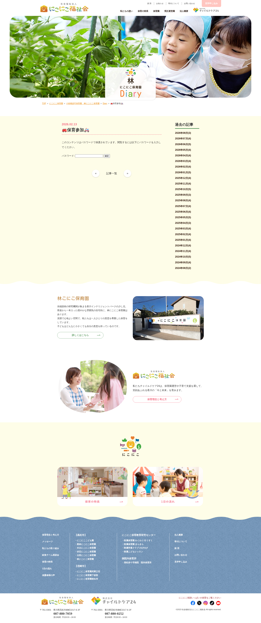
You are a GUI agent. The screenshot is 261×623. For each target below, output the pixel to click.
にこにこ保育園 (56, 103)
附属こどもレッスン (133, 551)
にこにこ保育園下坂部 (87, 575)
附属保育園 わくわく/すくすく (138, 540)
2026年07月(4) (183, 138)
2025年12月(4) (183, 178)
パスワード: (68, 156)
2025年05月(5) (183, 217)
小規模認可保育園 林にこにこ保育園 (83, 103)
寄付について (173, 3)
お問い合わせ (189, 3)
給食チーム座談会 (50, 555)
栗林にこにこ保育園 (86, 544)
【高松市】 (81, 535)
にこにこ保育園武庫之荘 (88, 571)
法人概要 (178, 535)
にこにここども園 (85, 540)
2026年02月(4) (183, 166)
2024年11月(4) (183, 251)
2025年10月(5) (183, 189)
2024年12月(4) (183, 245)
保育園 (156, 11)
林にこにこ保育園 (85, 559)
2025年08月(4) (183, 200)
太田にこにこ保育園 (86, 555)
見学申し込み (211, 3)
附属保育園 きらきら (134, 544)
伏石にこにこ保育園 (86, 551)
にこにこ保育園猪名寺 (87, 579)
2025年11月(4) (183, 183)
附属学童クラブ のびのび (136, 548)
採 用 (149, 3)
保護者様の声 (48, 575)
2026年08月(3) (183, 133)
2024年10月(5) (183, 256)
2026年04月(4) (183, 155)
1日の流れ (47, 568)
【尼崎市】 (81, 566)
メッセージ (47, 541)
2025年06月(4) (183, 211)
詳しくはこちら (80, 335)
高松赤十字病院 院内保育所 (137, 562)
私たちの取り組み (50, 548)
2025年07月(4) (183, 206)
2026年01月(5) (183, 172)
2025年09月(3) (183, 195)
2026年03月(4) (183, 161)
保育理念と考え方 (157, 399)
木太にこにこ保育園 (86, 548)
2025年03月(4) (183, 228)
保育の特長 (47, 562)
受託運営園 (169, 11)
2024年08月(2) (183, 268)
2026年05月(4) (183, 150)
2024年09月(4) (183, 262)
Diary (105, 103)
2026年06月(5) (183, 144)
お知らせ (159, 3)
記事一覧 (111, 173)
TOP (44, 103)
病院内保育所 (129, 558)
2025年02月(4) (183, 234)
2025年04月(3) (183, 223)
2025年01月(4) (183, 240)
